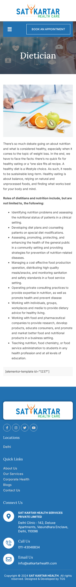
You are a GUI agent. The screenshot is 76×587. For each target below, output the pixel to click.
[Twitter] (24, 427)
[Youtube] (33, 427)
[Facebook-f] (7, 427)
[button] (9, 29)
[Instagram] (16, 427)
